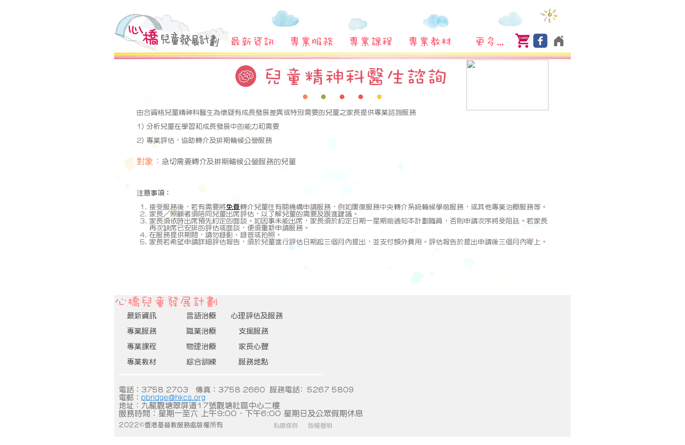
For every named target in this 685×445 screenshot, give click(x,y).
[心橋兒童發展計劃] (540, 41)
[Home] (558, 41)
